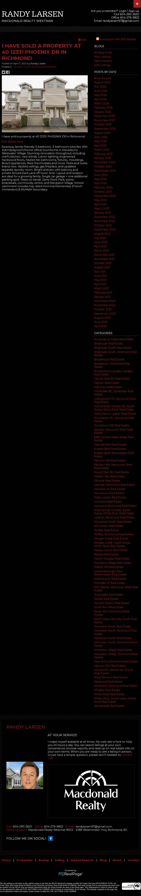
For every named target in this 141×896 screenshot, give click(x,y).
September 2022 (105, 229)
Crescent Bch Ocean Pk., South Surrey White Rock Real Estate (114, 408)
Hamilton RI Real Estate (109, 489)
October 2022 (103, 225)
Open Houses (103, 60)
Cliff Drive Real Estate (108, 387)
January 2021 (102, 296)
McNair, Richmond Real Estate (114, 534)
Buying (44, 860)
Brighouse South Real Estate (112, 347)
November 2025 (104, 120)
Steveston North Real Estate (112, 626)
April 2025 (100, 145)
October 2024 (103, 166)
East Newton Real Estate (110, 444)
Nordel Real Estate (106, 554)
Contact (133, 860)
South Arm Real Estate (109, 607)
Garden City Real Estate (109, 476)
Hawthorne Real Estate (109, 493)
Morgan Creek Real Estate (111, 538)
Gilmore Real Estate (107, 480)
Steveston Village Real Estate (113, 649)
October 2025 (103, 124)
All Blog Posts (103, 52)
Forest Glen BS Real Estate (111, 472)
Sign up (134, 11)
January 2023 (102, 212)
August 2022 (102, 233)
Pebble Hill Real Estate (109, 567)
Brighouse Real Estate (108, 343)
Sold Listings (102, 65)
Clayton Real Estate (107, 382)
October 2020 (103, 309)
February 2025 (103, 154)
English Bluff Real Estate (110, 448)
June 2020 (101, 322)
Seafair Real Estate (106, 599)
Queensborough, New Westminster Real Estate (110, 573)
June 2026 (100, 90)
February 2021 (103, 292)
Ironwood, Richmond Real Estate (115, 505)
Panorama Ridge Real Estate (112, 563)
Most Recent (102, 78)
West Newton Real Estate (111, 677)
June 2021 (100, 275)
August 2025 (102, 133)
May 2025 (100, 141)
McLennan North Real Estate (113, 521)
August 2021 (102, 267)
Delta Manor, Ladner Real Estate (115, 413)
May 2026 (100, 95)
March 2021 (101, 288)
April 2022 (100, 246)
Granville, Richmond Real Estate (114, 484)
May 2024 (100, 179)
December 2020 (104, 301)
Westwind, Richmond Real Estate (115, 685)
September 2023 (105, 196)
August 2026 (102, 82)
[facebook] (51, 838)
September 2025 (105, 128)
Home (6, 860)
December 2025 (104, 116)
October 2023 (103, 191)
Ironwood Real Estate (108, 501)
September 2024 (105, 170)
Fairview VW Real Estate (110, 460)
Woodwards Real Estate (109, 706)
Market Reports (82, 860)
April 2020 (100, 326)
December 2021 (104, 254)
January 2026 (102, 111)
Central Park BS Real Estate (112, 378)
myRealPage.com (70, 874)
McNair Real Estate (106, 530)
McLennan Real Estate (109, 526)
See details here (12, 141)
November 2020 (104, 305)
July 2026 (100, 86)
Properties (24, 860)
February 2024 (103, 187)
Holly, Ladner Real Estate (110, 497)
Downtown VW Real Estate (112, 425)
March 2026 (101, 103)
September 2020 (105, 313)
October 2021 (102, 263)
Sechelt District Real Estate (111, 603)
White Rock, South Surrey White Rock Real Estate (115, 700)
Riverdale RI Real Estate (109, 583)
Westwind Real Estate (108, 681)
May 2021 (100, 280)
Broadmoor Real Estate (109, 359)
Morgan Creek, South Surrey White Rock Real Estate (112, 544)
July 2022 (100, 238)
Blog (103, 860)
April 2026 (100, 99)
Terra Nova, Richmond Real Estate (116, 661)
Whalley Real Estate (107, 690)
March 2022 (101, 250)
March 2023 (101, 208)
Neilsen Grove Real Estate (111, 550)
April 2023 (100, 204)
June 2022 (100, 242)
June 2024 (101, 175)
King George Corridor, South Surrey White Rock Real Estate (114, 511)
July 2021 (100, 271)
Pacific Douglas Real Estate (112, 558)
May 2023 (100, 200)
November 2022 (104, 221)
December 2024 (104, 162)
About (117, 860)
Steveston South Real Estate (112, 638)
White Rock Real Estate (109, 694)
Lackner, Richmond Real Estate (114, 517)
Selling (59, 860)
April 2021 (100, 284)
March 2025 (101, 149)
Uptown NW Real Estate (110, 665)
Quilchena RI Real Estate (110, 578)
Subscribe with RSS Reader (117, 39)
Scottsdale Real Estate (108, 594)
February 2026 (103, 107)
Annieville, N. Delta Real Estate (114, 339)
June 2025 (100, 137)
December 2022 (104, 217)
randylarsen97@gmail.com (121, 20)
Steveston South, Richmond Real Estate (35, 66)
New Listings (102, 56)
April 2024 (100, 183)
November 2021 (104, 259)
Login (122, 11)
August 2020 (102, 317)
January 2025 (102, 158)
